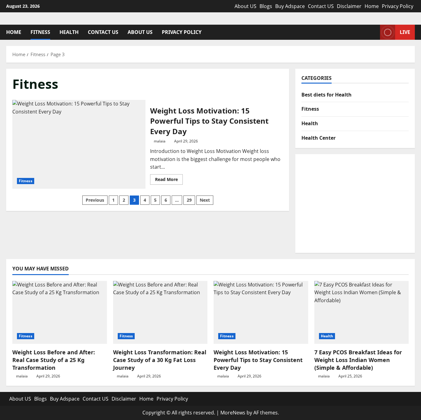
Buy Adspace (290, 6)
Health (69, 32)
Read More (169, 180)
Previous (95, 200)
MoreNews (232, 412)
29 (189, 200)
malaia (160, 141)
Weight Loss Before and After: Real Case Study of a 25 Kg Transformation (53, 359)
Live (405, 32)
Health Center (318, 137)
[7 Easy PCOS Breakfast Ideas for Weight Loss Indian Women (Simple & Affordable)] (361, 312)
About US (245, 6)
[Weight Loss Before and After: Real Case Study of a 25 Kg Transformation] (59, 312)
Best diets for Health (326, 94)
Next (205, 200)
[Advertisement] (355, 203)
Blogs (266, 6)
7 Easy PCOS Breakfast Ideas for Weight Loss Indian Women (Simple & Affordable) (358, 359)
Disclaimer (349, 6)
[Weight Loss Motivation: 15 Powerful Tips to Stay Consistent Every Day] (261, 312)
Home (372, 6)
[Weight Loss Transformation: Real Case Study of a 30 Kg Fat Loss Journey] (160, 312)
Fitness (40, 32)
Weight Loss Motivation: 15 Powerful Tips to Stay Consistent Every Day (78, 144)
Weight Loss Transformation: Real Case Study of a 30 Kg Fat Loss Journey (159, 359)
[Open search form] (373, 32)
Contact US (321, 6)
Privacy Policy (397, 6)
